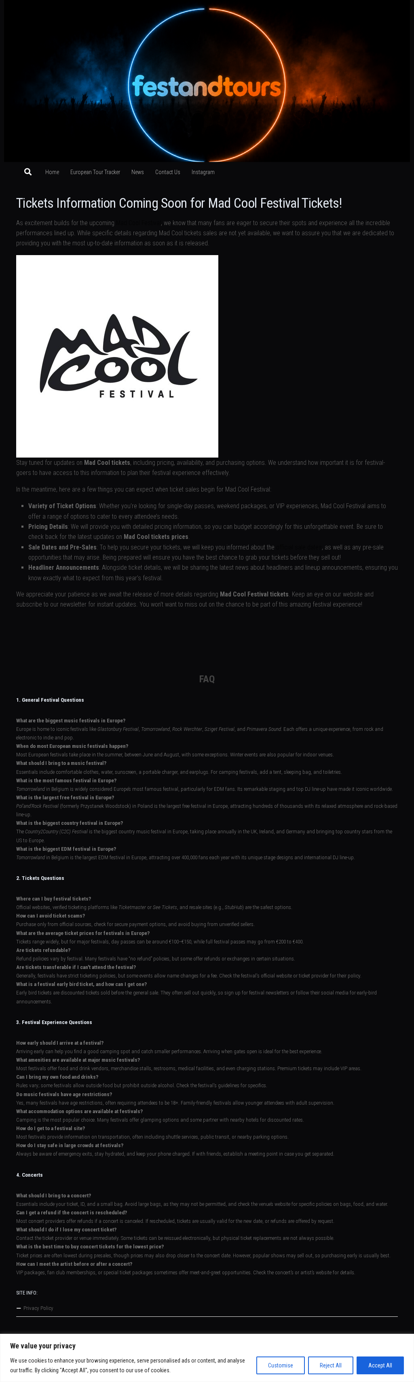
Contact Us (167, 172)
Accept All (380, 1365)
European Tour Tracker (95, 172)
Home (52, 172)
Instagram (203, 172)
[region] (207, 1358)
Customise (280, 1365)
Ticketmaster (132, 907)
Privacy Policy (38, 1308)
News (137, 172)
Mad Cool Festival (138, 223)
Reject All (331, 1365)
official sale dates (299, 547)
